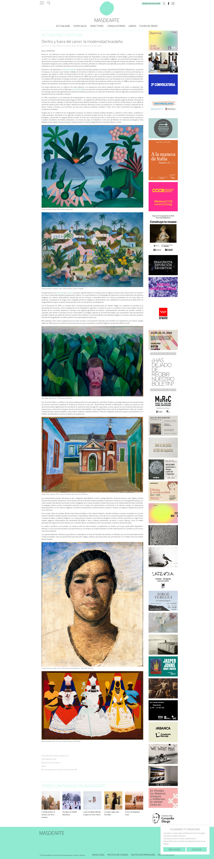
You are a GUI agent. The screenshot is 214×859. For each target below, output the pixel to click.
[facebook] (168, 3)
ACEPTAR (196, 849)
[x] (164, 3)
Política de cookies (117, 854)
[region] (185, 840)
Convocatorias (116, 26)
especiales (80, 26)
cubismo (70, 292)
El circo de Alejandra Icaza (132, 813)
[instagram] (173, 3)
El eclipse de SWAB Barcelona (69, 813)
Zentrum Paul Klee (69, 69)
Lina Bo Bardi (77, 89)
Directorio (97, 26)
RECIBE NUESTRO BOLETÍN (151, 3)
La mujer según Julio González (111, 813)
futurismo (59, 292)
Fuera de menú (148, 26)
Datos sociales (166, 854)
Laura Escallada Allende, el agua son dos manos (92, 813)
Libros (132, 26)
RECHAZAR (174, 849)
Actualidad (63, 26)
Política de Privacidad (143, 854)
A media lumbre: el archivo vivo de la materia (48, 815)
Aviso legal (98, 854)
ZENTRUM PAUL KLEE (49, 759)
